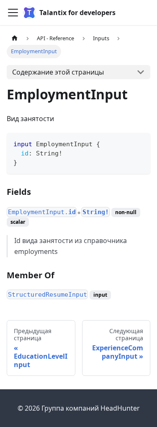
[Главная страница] (15, 38)
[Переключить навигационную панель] (13, 12)
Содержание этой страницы (58, 72)
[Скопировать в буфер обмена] (140, 143)
